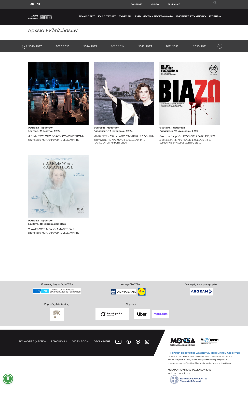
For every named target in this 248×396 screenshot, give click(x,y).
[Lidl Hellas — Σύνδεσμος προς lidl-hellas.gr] (137, 290)
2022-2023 (145, 46)
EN (38, 4)
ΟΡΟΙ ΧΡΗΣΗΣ (102, 341)
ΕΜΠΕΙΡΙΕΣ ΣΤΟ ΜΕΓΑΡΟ (191, 16)
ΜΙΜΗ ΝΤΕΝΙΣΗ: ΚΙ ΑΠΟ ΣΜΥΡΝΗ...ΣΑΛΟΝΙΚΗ (124, 136)
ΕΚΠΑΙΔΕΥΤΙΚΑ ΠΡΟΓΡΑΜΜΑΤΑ (154, 16)
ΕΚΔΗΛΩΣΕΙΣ (87, 16)
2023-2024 (117, 46)
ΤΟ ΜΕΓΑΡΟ (136, 4)
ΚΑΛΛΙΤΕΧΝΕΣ (107, 16)
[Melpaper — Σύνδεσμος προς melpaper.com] (151, 290)
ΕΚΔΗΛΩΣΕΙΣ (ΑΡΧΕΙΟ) (32, 341)
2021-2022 (172, 46)
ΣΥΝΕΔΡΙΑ (125, 16)
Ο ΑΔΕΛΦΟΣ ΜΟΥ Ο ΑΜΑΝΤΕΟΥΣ (51, 229)
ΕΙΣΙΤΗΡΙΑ (215, 16)
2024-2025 (90, 46)
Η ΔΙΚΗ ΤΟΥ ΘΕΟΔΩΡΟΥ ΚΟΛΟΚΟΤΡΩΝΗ (56, 136)
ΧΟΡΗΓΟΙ (155, 4)
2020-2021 (199, 46)
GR (32, 4)
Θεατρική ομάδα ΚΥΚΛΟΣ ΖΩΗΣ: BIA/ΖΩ (187, 136)
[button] (7, 378)
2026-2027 (35, 46)
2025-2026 (62, 46)
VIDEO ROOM (80, 341)
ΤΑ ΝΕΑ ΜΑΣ (174, 4)
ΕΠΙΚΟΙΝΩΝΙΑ (59, 341)
